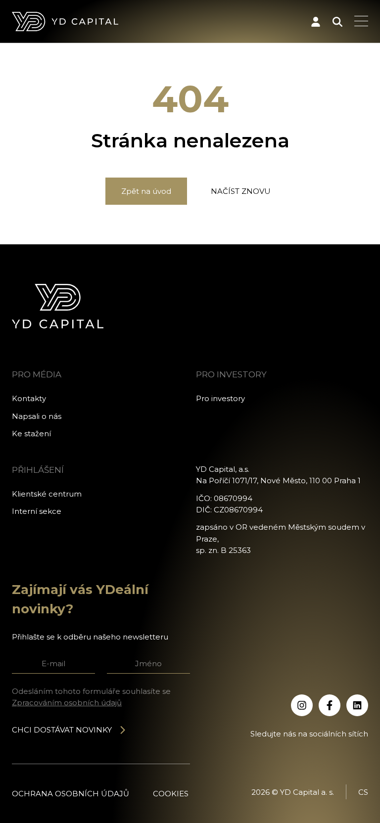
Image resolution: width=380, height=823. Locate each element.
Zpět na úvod (146, 191)
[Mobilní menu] (361, 22)
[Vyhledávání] (337, 22)
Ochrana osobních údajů (70, 793)
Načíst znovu (241, 191)
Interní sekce (36, 511)
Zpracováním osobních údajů (67, 702)
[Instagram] (302, 705)
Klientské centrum (47, 494)
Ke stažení (31, 433)
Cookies (171, 793)
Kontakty (29, 398)
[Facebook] (329, 705)
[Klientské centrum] (316, 22)
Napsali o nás (36, 416)
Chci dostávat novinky (62, 729)
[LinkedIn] (357, 705)
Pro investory (220, 398)
